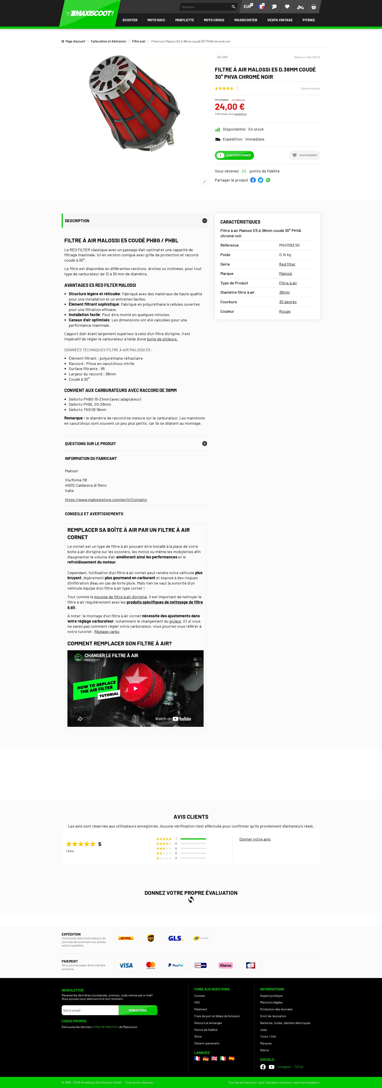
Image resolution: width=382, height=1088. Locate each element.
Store (198, 1036)
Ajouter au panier (238, 155)
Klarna (264, 1050)
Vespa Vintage (280, 20)
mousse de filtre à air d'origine (120, 596)
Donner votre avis (310, 88)
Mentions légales (271, 1002)
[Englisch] (214, 1058)
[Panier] (313, 6)
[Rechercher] (233, 7)
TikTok (298, 1067)
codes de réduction (105, 1026)
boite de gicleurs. (162, 338)
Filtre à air (139, 41)
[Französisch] (197, 1058)
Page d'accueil (75, 41)
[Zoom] (204, 182)
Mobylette (184, 20)
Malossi (222, 57)
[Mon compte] (274, 6)
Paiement (200, 1009)
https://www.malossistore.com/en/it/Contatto (106, 499)
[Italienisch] (223, 1058)
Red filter (287, 264)
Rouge (284, 311)
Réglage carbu (106, 631)
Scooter (130, 20)
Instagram (284, 1067)
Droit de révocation (273, 1016)
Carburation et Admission (108, 41)
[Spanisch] (231, 1058)
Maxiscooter (245, 20)
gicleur (175, 621)
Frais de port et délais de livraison (217, 1016)
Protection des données (276, 1009)
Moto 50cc (156, 20)
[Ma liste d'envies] (287, 6)
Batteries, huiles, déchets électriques (285, 1023)
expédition (240, 113)
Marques (266, 1043)
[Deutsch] (205, 1058)
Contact (199, 995)
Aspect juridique (271, 995)
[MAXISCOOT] (90, 13)
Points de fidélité (205, 1030)
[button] (253, 180)
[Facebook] (263, 1067)
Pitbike (309, 20)
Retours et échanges (208, 1023)
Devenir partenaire (206, 1043)
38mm (284, 292)
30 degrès (288, 301)
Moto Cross (214, 20)
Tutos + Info (268, 1036)
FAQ (197, 1002)
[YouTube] (271, 1066)
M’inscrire (138, 1010)
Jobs (263, 1030)
